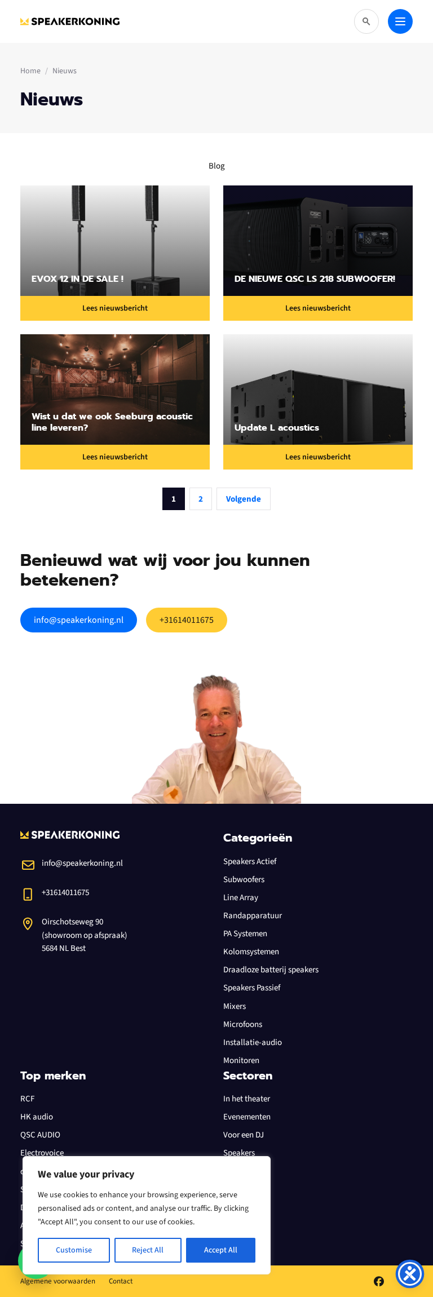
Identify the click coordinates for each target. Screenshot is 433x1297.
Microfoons (242, 1024)
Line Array (240, 898)
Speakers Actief (249, 861)
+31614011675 (187, 620)
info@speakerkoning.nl (78, 620)
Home (30, 71)
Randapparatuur (252, 916)
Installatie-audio (252, 1042)
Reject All (148, 1250)
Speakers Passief (251, 988)
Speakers (239, 1153)
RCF (27, 1099)
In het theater (246, 1099)
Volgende (243, 499)
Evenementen (247, 1117)
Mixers (234, 1006)
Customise (74, 1250)
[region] (147, 1215)
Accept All (220, 1250)
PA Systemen (245, 934)
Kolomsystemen (251, 952)
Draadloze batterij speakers (271, 970)
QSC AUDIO (40, 1135)
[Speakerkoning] (70, 21)
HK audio (36, 1117)
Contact (120, 1281)
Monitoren (241, 1060)
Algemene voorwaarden (57, 1281)
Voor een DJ (243, 1135)
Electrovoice (42, 1153)
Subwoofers (243, 880)
